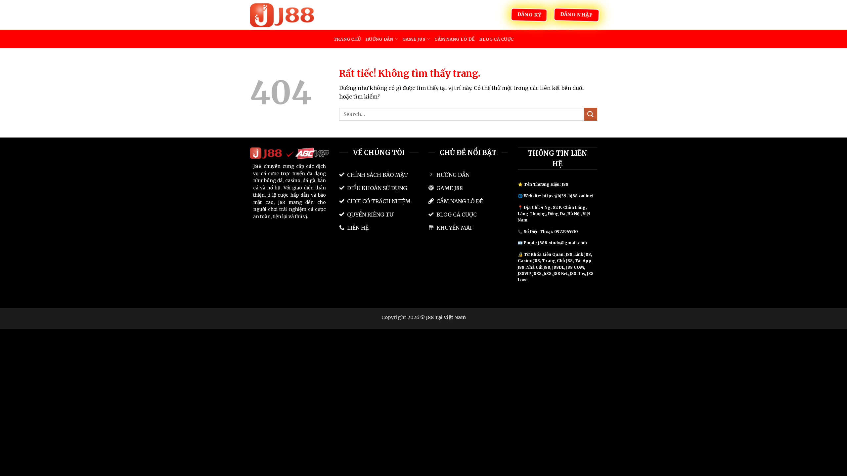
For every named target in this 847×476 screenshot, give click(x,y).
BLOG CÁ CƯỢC (496, 39)
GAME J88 (413, 39)
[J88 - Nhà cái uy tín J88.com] (283, 14)
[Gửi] (590, 114)
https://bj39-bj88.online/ (567, 195)
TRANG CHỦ (347, 39)
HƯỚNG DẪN (379, 39)
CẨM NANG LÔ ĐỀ (454, 39)
